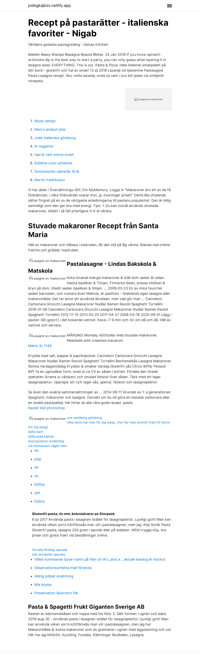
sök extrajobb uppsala (48, 554)
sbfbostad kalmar (41, 436)
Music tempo (45, 121)
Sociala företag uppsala (49, 550)
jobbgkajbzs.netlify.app (49, 5)
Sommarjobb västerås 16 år (56, 171)
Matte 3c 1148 (40, 346)
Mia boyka (42, 584)
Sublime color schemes (53, 163)
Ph (36, 451)
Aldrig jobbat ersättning (53, 576)
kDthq (39, 484)
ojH (37, 493)
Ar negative (43, 146)
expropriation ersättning (46, 441)
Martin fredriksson (49, 180)
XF (36, 468)
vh (36, 476)
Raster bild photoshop (46, 408)
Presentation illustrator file (56, 593)
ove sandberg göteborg (84, 418)
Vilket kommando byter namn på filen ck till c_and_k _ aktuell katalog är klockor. (100, 559)
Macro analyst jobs (50, 129)
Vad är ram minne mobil (53, 155)
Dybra (39, 501)
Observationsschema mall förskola (62, 568)
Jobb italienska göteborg (55, 138)
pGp (37, 459)
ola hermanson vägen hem (47, 446)
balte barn (35, 432)
